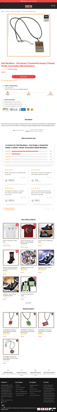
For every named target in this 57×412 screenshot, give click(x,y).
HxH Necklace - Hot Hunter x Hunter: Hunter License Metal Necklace (45, 331)
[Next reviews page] (52, 209)
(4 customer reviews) (12, 69)
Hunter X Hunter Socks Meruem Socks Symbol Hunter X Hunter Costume (10, 269)
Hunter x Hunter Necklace (29, 11)
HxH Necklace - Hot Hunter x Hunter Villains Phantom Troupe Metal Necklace (10, 358)
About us (18, 385)
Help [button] (54, 410)
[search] (52, 5)
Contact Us (32, 393)
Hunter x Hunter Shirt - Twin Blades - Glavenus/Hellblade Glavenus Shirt (27, 242)
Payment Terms (33, 389)
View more (28, 303)
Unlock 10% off (3, 405)
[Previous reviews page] (45, 209)
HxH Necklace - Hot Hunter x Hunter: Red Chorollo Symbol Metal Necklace (9, 331)
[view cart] (54, 5)
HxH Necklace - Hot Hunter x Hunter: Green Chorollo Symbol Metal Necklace (28, 331)
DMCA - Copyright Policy (21, 391)
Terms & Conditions (20, 387)
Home (2, 11)
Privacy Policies (19, 389)
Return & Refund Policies (35, 391)
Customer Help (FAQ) (35, 395)
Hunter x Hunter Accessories (13, 11)
